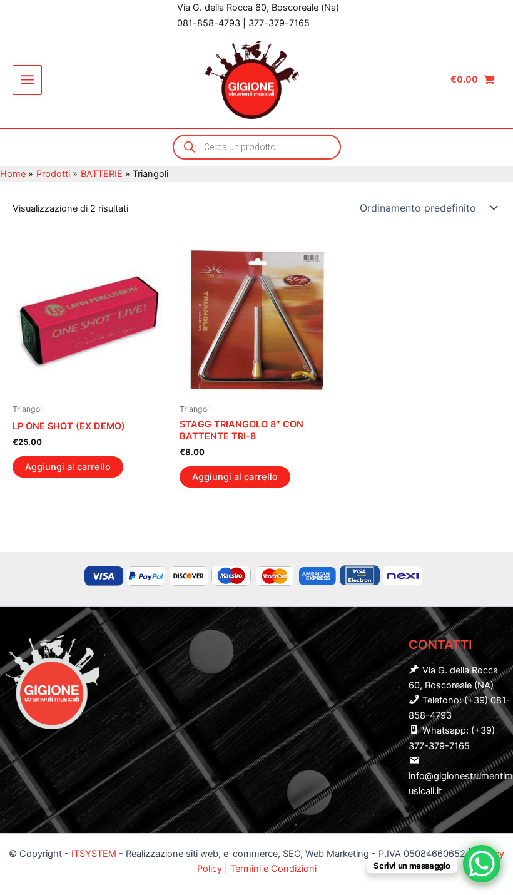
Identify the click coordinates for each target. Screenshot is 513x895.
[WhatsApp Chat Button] (481, 863)
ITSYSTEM (93, 853)
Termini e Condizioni (273, 868)
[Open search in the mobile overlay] (256, 147)
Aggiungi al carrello (68, 467)
